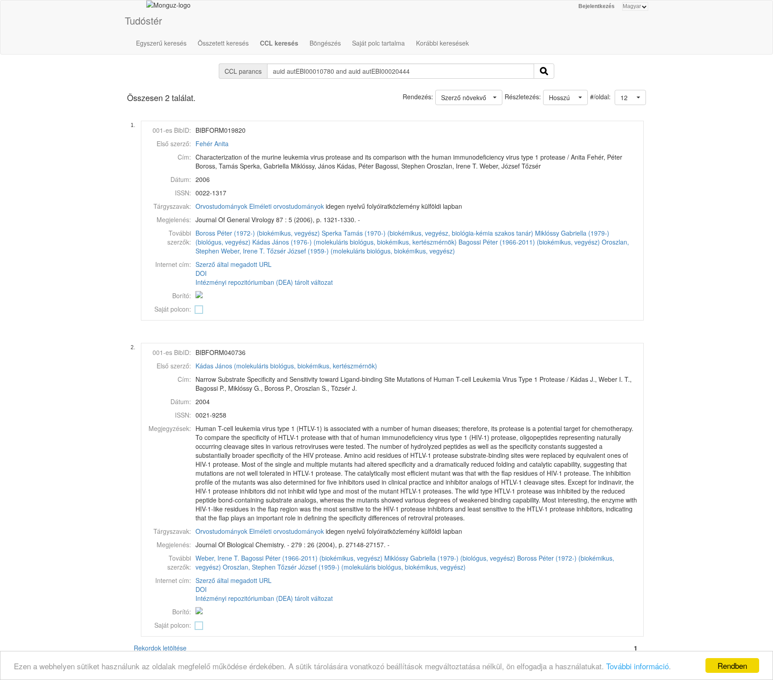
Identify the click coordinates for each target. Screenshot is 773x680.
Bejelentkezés (596, 6)
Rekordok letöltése (160, 647)
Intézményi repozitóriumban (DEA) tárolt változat (264, 282)
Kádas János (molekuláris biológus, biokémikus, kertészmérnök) (286, 365)
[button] (630, 97)
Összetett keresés (223, 42)
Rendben (732, 665)
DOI (201, 273)
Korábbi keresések (442, 42)
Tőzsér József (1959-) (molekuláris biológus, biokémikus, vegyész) (361, 250)
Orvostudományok (221, 206)
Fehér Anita (212, 143)
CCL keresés (279, 42)
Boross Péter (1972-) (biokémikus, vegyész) (257, 232)
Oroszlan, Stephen (249, 566)
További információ (637, 666)
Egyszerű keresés (161, 42)
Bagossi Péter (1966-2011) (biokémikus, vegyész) (529, 241)
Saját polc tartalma (378, 42)
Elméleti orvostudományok (286, 206)
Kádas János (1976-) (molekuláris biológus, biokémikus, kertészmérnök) (354, 241)
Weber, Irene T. (243, 250)
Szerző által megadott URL (233, 264)
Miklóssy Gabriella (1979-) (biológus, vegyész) (449, 557)
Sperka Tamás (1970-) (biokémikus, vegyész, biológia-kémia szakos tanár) (427, 232)
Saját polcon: (172, 308)
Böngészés (325, 42)
